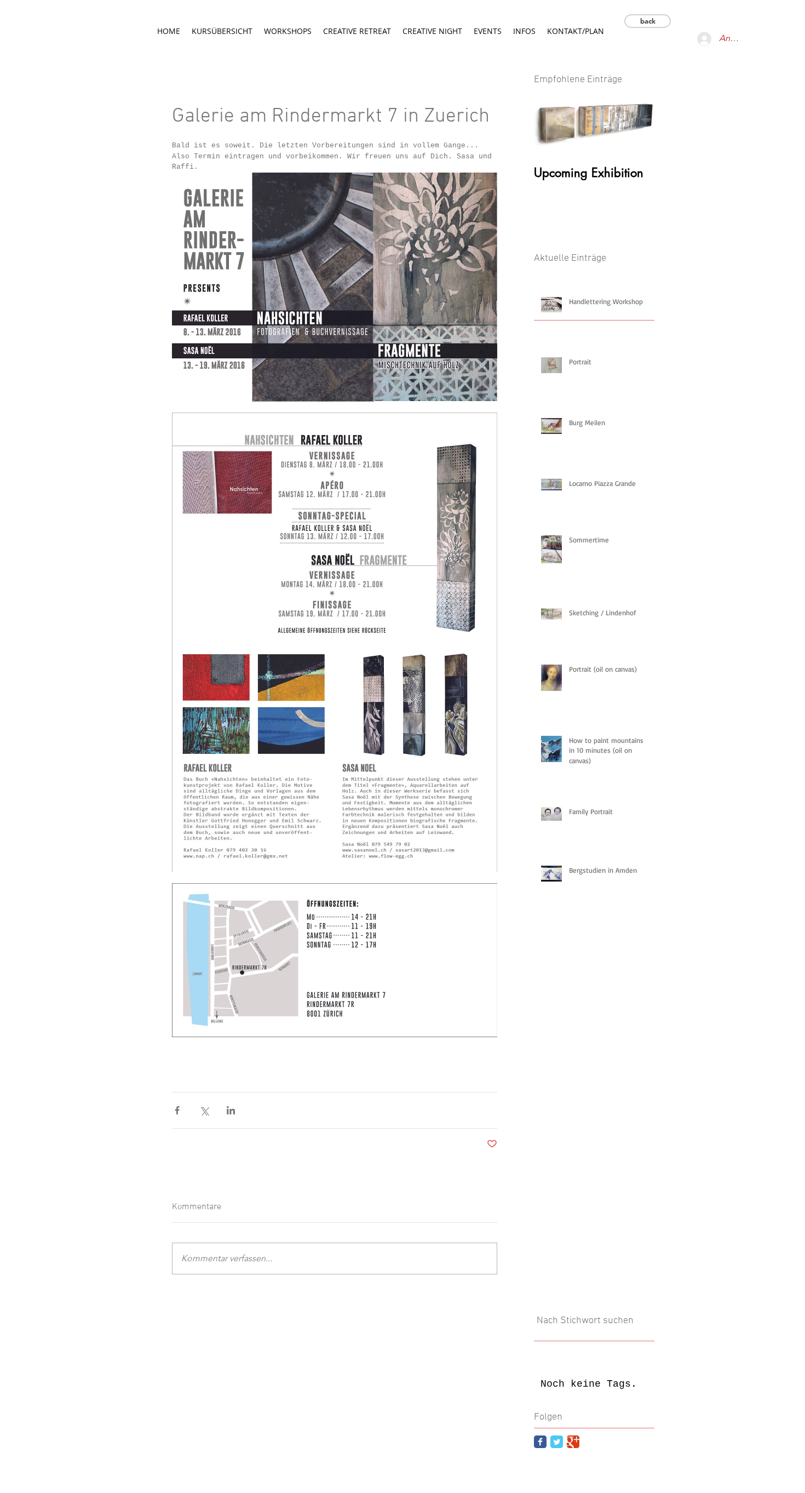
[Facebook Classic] (540, 1441)
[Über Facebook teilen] (177, 1110)
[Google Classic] (573, 1441)
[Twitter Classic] (556, 1441)
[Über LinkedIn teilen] (231, 1110)
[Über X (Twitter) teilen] (204, 1110)
